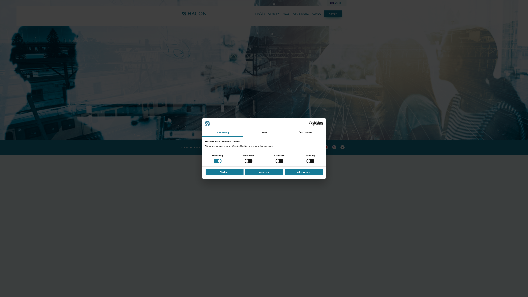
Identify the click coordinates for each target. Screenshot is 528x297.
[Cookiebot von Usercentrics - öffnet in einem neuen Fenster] (311, 123)
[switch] (248, 161)
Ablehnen (224, 172)
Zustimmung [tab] (223, 132)
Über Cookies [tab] (305, 132)
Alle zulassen (303, 172)
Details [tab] (264, 132)
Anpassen (264, 172)
